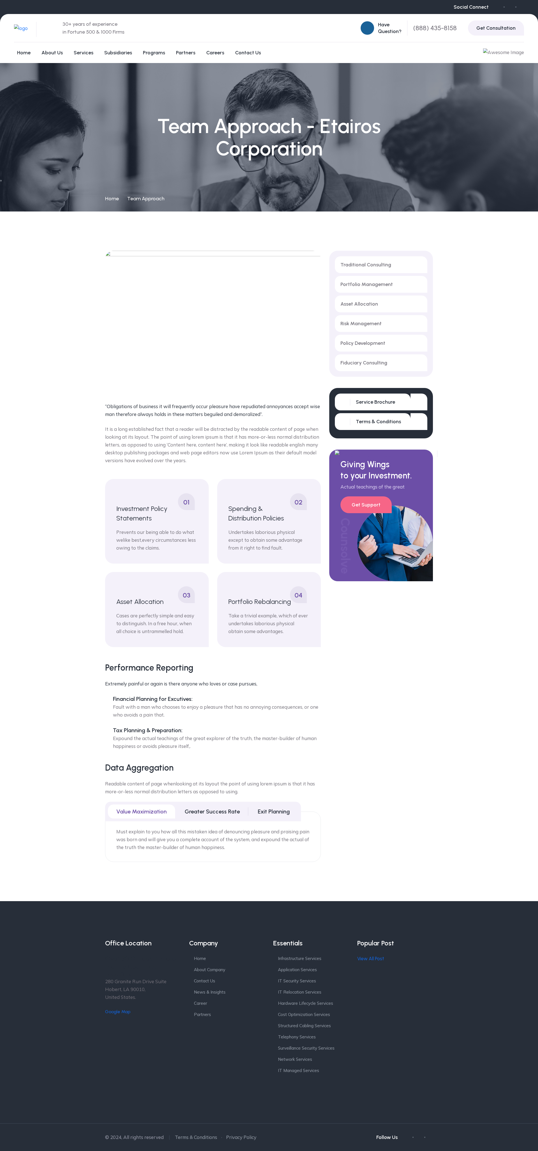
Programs (154, 53)
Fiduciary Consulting (363, 363)
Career (200, 1003)
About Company (209, 969)
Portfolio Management (366, 284)
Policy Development (362, 343)
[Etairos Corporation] (21, 28)
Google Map (117, 1011)
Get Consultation (496, 28)
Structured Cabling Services (304, 1025)
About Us (52, 53)
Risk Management (361, 323)
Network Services (295, 1059)
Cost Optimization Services (304, 1014)
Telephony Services (297, 1037)
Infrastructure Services (299, 958)
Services (83, 53)
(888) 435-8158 (435, 28)
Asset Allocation (359, 304)
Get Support (366, 505)
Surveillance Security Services (306, 1048)
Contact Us (248, 53)
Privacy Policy (241, 1137)
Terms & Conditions (196, 1137)
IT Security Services (297, 980)
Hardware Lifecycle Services (305, 1003)
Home (24, 53)
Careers (215, 53)
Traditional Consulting (365, 265)
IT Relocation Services (299, 992)
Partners (185, 53)
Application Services (297, 969)
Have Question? (390, 28)
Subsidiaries (118, 53)
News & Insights (210, 992)
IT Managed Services (298, 1070)
